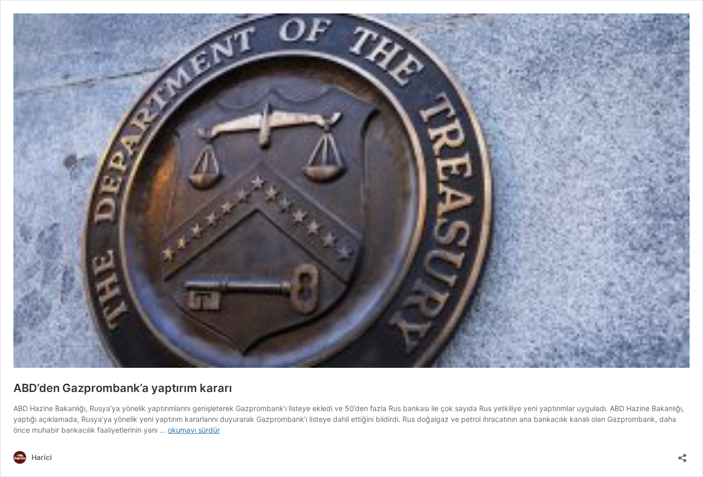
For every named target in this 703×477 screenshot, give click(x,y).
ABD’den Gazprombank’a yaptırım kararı (122, 388)
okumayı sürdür (194, 429)
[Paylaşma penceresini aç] (682, 455)
